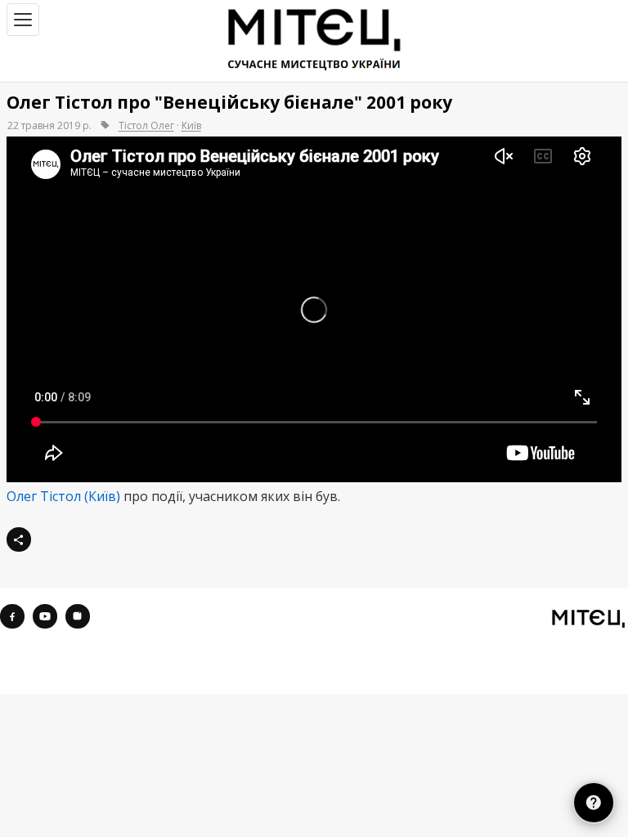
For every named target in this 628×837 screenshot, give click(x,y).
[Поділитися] (19, 539)
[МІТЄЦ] (588, 618)
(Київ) (102, 496)
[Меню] (23, 19)
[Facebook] (12, 616)
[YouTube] (45, 616)
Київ (191, 125)
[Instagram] (77, 616)
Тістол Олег (146, 125)
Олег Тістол (44, 496)
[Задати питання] (593, 802)
